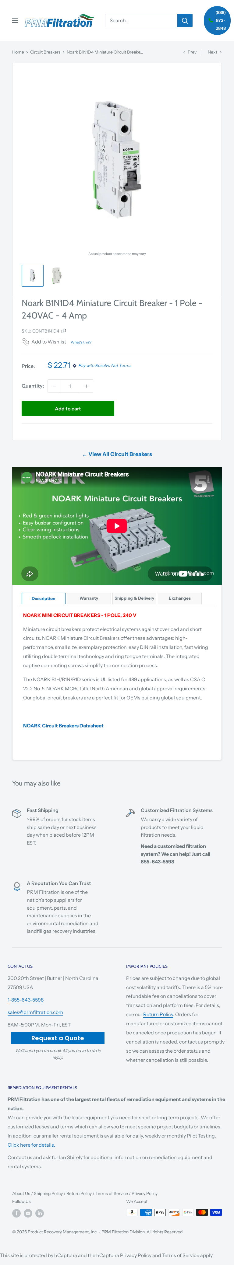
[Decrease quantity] (54, 386)
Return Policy (158, 1014)
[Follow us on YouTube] (28, 1213)
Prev (192, 52)
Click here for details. (31, 1145)
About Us (21, 1193)
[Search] (185, 20)
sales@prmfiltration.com (35, 1012)
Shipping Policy (48, 1193)
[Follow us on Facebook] (16, 1213)
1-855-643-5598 (26, 1000)
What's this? (81, 342)
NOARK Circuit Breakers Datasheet (63, 726)
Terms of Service (111, 1193)
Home (18, 52)
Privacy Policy (145, 1193)
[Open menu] (15, 20)
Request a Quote (57, 1038)
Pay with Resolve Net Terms (105, 366)
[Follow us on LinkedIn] (39, 1213)
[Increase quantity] (86, 386)
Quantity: (33, 386)
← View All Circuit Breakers (117, 454)
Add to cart (68, 409)
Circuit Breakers (45, 52)
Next (212, 52)
